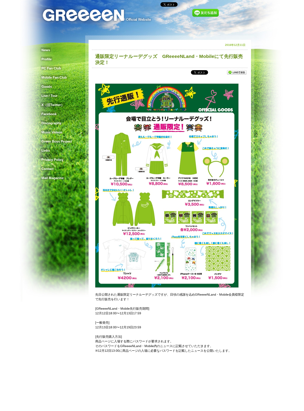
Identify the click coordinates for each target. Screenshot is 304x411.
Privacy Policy (52, 160)
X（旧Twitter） (52, 105)
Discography (51, 123)
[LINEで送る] (237, 72)
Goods (46, 86)
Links (45, 150)
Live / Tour (49, 96)
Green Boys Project (56, 141)
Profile (46, 59)
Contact (47, 169)
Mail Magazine (52, 178)
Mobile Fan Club (54, 77)
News (45, 50)
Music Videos (51, 132)
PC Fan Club (51, 68)
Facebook (49, 114)
